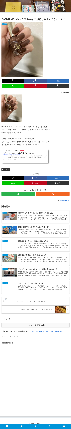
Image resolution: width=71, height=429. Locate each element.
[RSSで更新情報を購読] (53, 194)
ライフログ (6, 169)
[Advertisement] (17, 363)
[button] (58, 86)
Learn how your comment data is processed (47, 331)
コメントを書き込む (35, 325)
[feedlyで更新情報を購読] (18, 194)
